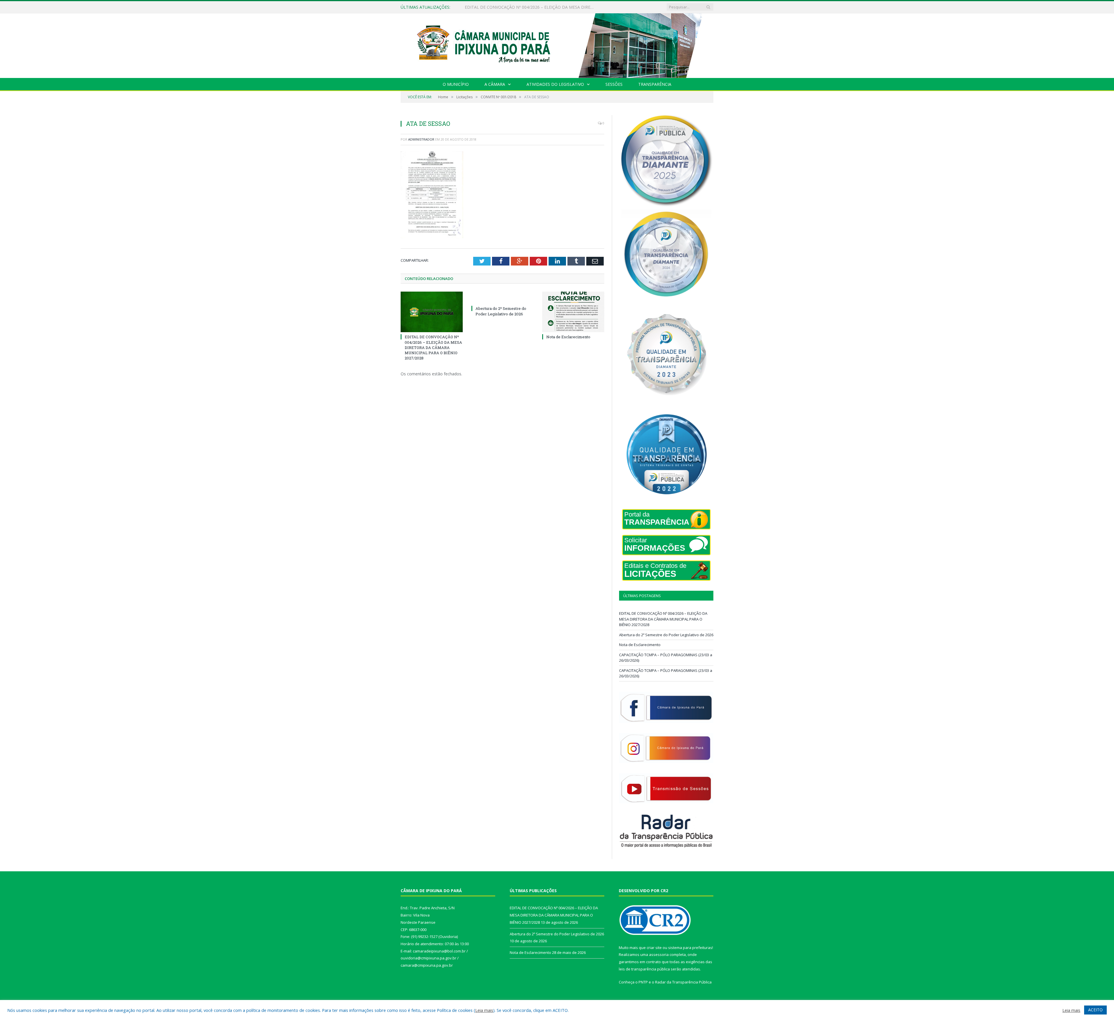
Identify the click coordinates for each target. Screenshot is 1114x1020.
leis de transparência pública (644, 969)
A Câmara (494, 84)
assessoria (659, 954)
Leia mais (484, 1010)
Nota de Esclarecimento (568, 336)
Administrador (421, 139)
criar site (654, 947)
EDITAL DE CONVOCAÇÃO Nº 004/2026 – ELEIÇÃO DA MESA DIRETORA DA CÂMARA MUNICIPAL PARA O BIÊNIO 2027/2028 (433, 347)
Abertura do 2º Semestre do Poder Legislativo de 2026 (516, 7)
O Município (456, 84)
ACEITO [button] (1095, 1009)
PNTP (643, 982)
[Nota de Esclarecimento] (573, 312)
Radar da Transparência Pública (683, 982)
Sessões (614, 84)
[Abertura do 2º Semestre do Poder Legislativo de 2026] (502, 298)
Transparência (654, 84)
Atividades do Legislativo (555, 84)
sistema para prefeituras (690, 947)
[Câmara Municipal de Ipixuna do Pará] (557, 44)
